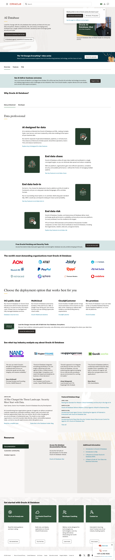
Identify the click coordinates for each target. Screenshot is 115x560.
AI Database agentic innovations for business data (18, 39)
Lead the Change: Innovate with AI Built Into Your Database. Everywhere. (41, 324)
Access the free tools (92, 245)
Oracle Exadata (90, 314)
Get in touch (94, 541)
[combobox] (57, 4)
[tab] (16, 446)
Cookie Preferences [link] (31, 555)
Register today (95, 81)
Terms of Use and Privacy (19, 555)
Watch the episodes (91, 57)
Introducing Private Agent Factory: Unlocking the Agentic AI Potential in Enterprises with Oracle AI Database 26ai (83, 413)
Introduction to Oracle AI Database (96, 449)
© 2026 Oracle (7, 555)
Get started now (13, 541)
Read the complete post (11, 423)
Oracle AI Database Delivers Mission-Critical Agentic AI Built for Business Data (85, 407)
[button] (7, 4)
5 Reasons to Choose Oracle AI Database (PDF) (95, 455)
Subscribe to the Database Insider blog (41, 423)
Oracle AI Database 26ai (57, 459)
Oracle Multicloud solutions (39, 314)
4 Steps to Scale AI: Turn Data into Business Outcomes (96, 460)
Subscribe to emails (53, 555)
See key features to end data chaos (55, 173)
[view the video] (94, 26)
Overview (7, 67)
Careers (45, 555)
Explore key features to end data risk (56, 230)
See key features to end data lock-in (33, 201)
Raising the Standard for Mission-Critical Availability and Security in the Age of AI (86, 402)
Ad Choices (39, 555)
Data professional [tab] (9, 105)
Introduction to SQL (92, 452)
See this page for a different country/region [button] (78, 20)
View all (64, 425)
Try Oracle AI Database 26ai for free (15, 34)
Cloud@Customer (64, 314)
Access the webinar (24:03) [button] (27, 331)
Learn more (67, 541)
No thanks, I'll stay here (92, 15)
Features (15, 67)
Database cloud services (11, 314)
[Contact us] (108, 4)
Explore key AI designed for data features (34, 146)
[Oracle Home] (15, 4)
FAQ (22, 67)
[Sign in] (105, 4)
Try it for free (40, 541)
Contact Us (71, 555)
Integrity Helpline (63, 555)
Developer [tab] (21, 105)
